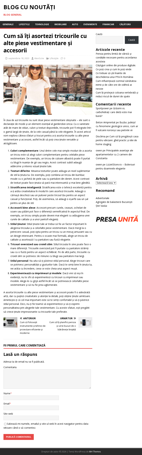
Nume (6, 393)
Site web (8, 413)
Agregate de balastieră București (114, 202)
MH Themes (95, 451)
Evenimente (90, 24)
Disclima (100, 136)
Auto (75, 24)
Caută (99, 34)
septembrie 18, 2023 (18, 58)
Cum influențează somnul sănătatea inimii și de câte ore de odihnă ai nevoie (116, 84)
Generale (8, 24)
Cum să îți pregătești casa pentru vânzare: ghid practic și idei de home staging (117, 140)
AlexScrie (39, 58)
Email (6, 403)
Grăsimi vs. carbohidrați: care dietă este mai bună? (114, 112)
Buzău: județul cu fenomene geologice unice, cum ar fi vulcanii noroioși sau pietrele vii (117, 126)
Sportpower (102, 108)
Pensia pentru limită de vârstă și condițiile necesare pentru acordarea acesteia (116, 57)
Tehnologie (42, 24)
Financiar (108, 24)
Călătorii (125, 24)
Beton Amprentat (105, 122)
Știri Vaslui (101, 205)
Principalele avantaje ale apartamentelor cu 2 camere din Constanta (114, 154)
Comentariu (10, 367)
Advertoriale (102, 198)
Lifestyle (24, 24)
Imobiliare (60, 24)
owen (99, 150)
